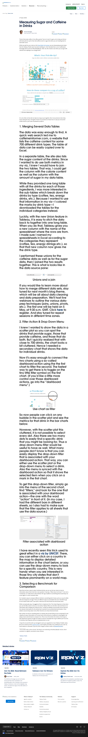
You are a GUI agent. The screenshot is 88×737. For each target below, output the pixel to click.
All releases (74, 706)
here (60, 310)
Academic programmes (45, 714)
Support (73, 696)
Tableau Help (74, 704)
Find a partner (61, 699)
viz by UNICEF (49, 553)
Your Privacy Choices (9, 733)
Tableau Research (28, 706)
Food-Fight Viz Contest (43, 45)
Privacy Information (19, 730)
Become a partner (62, 701)
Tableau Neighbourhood (45, 711)
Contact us (68, 4)
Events (41, 716)
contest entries (36, 624)
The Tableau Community (46, 696)
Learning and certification (77, 701)
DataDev (41, 706)
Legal (4, 730)
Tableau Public (10, 13)
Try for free (10, 701)
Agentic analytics (28, 699)
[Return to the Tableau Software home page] (8, 2)
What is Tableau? (28, 696)
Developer (24, 727)
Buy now (81, 8)
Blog (6, 13)
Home (4, 13)
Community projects (44, 709)
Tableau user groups (44, 701)
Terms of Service (10, 730)
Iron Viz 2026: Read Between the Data (15, 672)
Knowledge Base (75, 699)
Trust (14, 727)
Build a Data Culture (28, 701)
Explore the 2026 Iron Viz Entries (70, 672)
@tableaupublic (58, 626)
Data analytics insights (29, 704)
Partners (60, 696)
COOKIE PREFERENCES (41, 730)
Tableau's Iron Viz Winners (42, 671)
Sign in (83, 4)
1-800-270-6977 (76, 4)
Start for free (71, 8)
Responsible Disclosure (30, 730)
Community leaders (44, 704)
